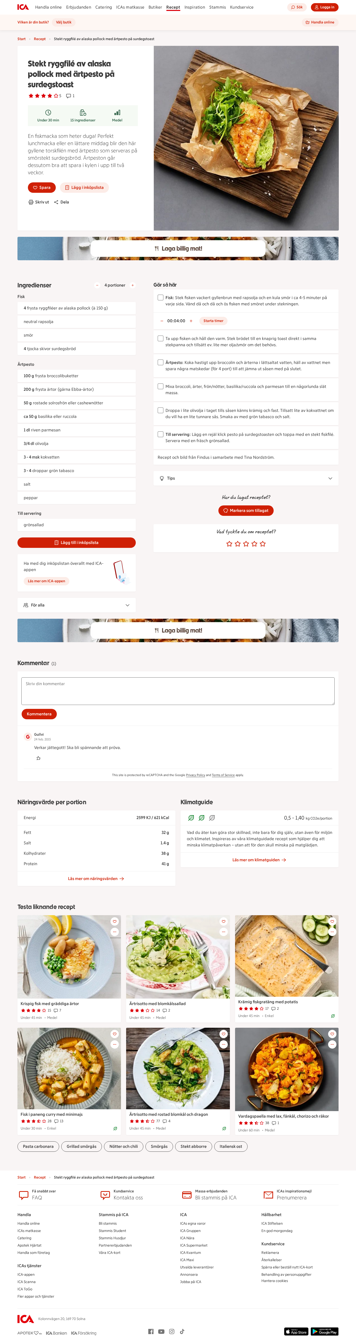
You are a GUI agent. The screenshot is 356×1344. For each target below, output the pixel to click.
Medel (117, 120)
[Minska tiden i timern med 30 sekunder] (162, 321)
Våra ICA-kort (109, 1252)
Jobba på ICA (190, 1282)
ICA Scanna (26, 1282)
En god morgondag (276, 1231)
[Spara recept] (115, 921)
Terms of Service (223, 775)
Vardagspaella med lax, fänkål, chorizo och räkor (283, 1116)
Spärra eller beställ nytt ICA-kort (287, 1267)
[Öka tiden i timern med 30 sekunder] (191, 321)
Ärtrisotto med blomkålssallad (157, 1003)
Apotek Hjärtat (29, 1245)
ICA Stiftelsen (272, 1223)
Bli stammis (108, 1223)
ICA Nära (187, 1238)
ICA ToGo (24, 1289)
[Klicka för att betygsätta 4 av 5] (254, 544)
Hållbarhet (271, 1214)
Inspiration (195, 7)
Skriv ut (42, 202)
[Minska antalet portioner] (97, 285)
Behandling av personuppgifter (286, 1274)
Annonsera (189, 1274)
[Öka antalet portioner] (133, 285)
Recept (173, 7)
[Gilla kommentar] (38, 758)
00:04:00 (176, 320)
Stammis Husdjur (112, 1238)
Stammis (217, 7)
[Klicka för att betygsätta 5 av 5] (263, 544)
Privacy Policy (195, 775)
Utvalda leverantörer (197, 1267)
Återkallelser (271, 1260)
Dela (64, 202)
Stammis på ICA (113, 1214)
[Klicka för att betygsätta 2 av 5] (238, 544)
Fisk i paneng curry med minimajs (52, 1114)
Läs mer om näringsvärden (93, 878)
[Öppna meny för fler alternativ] (115, 932)
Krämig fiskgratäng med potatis (268, 1001)
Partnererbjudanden (115, 1245)
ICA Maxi (187, 1260)
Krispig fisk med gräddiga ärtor (50, 1003)
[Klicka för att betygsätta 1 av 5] (229, 544)
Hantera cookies (274, 1281)
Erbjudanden (78, 7)
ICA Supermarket (193, 1245)
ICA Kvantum (190, 1252)
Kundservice (242, 7)
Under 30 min (48, 120)
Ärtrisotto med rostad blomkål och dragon (168, 1114)
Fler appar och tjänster (35, 1296)
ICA (183, 1214)
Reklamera (270, 1252)
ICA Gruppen (190, 1231)
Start (21, 39)
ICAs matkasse (130, 7)
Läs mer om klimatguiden (256, 859)
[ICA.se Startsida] (23, 7)
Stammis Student (112, 1231)
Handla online (48, 7)
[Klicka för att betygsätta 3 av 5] (246, 544)
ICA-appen (26, 1274)
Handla (24, 1214)
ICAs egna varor (193, 1223)
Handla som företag (33, 1252)
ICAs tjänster (29, 1265)
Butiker (155, 7)
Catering (103, 7)
